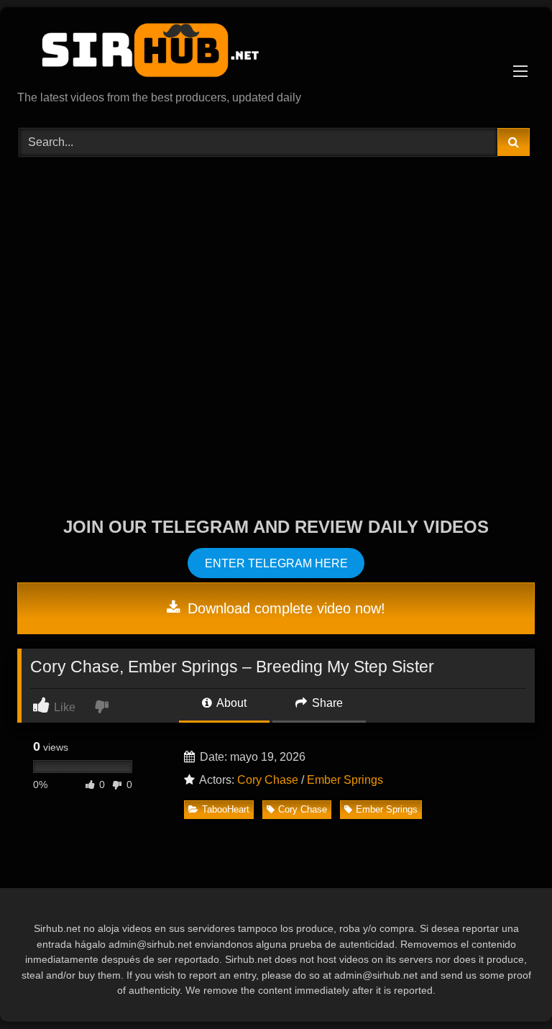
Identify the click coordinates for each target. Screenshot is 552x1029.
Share (326, 703)
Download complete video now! (284, 608)
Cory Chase (267, 780)
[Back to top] (507, 986)
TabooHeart (225, 809)
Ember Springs (345, 780)
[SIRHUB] (276, 54)
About (230, 703)
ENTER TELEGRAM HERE (276, 563)
